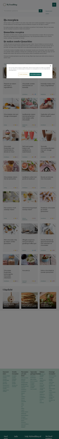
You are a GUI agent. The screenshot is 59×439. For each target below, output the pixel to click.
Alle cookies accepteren (35, 74)
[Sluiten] (50, 65)
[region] (29, 71)
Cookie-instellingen (23, 74)
